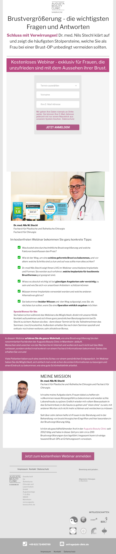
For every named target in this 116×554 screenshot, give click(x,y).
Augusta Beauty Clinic (95, 428)
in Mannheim (87, 480)
